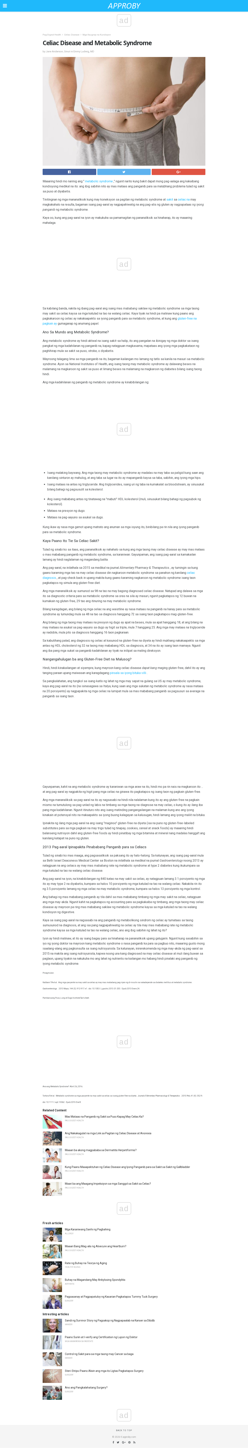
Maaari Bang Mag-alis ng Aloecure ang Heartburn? (95, 1246)
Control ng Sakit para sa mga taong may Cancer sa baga (99, 1354)
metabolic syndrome (99, 181)
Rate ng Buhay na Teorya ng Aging (86, 1263)
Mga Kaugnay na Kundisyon (97, 35)
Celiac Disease (71, 35)
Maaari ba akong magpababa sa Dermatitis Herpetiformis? (101, 1150)
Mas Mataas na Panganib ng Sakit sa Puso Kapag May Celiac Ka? (104, 1116)
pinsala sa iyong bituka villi (128, 673)
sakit (169, 199)
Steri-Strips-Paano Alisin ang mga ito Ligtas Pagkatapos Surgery (104, 1370)
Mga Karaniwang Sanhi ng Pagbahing (87, 1229)
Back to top (124, 1430)
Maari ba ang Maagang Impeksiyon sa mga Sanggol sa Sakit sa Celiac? (108, 1183)
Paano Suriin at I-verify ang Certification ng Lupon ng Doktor (101, 1337)
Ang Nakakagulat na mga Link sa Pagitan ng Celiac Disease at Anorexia (108, 1133)
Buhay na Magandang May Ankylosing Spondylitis (95, 1279)
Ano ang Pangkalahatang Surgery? (86, 1387)
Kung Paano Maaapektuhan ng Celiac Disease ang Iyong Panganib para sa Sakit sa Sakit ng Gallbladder (127, 1167)
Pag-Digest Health (52, 35)
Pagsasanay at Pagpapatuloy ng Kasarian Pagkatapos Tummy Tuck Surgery (111, 1296)
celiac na (184, 199)
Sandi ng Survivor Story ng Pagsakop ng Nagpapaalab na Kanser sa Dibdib (110, 1320)
